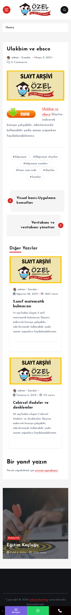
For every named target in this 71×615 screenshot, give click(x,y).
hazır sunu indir (27, 170)
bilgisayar (21, 156)
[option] (35, 523)
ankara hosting (38, 599)
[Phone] (60, 610)
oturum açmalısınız (46, 470)
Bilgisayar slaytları (46, 156)
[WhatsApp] (38, 610)
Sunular (26, 57)
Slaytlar (50, 170)
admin (15, 57)
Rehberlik (13, 538)
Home (10, 27)
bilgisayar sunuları (36, 163)
